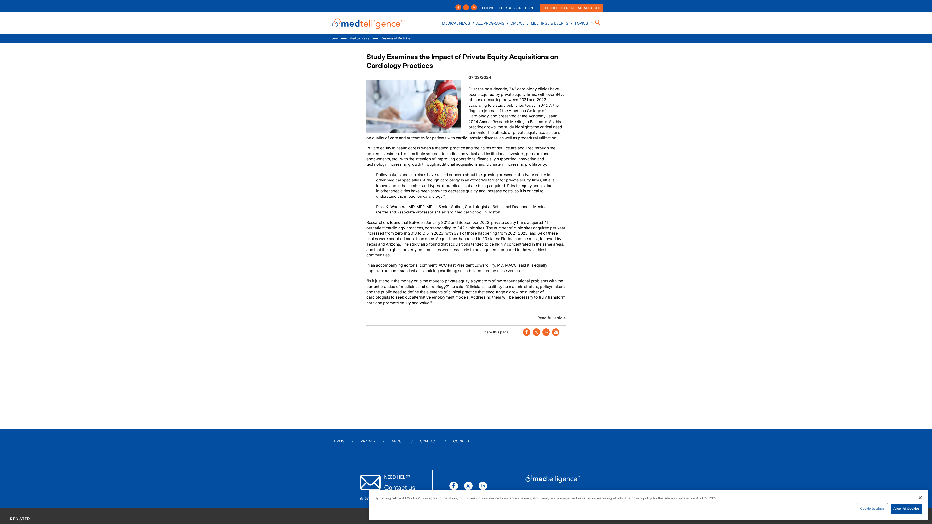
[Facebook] (458, 7)
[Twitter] (466, 7)
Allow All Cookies (906, 508)
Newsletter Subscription (508, 8)
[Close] (920, 497)
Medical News (456, 23)
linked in (546, 332)
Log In (551, 8)
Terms (338, 441)
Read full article (551, 317)
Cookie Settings (872, 508)
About (397, 441)
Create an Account (582, 8)
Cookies (461, 441)
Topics (581, 23)
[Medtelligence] (368, 23)
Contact (428, 441)
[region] (648, 505)
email (555, 332)
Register (20, 518)
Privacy (368, 441)
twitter (536, 332)
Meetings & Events (549, 23)
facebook (526, 332)
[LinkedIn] (474, 7)
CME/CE (517, 23)
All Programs (490, 23)
